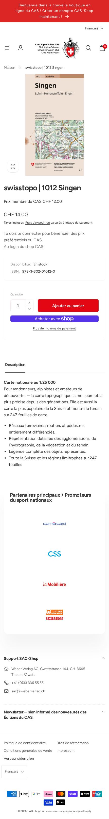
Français (91, 28)
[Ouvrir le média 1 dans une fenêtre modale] (54, 125)
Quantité (16, 294)
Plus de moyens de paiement (54, 328)
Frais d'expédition (37, 222)
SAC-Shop (34, 811)
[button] (6, 48)
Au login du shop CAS (23, 246)
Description (15, 364)
